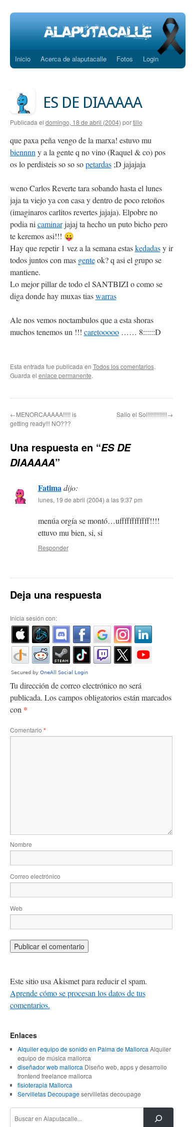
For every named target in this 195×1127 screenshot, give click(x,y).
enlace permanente (65, 375)
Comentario (28, 730)
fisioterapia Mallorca (45, 1085)
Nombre (21, 844)
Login (150, 58)
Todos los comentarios (123, 366)
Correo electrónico (35, 876)
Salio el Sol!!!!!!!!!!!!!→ (144, 414)
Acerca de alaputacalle (73, 58)
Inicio (22, 58)
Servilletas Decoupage (49, 1094)
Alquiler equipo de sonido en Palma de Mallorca (83, 1049)
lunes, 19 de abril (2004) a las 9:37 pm (90, 499)
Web (16, 908)
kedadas (147, 248)
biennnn (23, 152)
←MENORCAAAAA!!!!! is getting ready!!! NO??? (43, 418)
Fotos (124, 58)
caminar (50, 224)
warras (106, 296)
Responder (53, 547)
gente (86, 260)
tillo (137, 122)
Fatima (50, 487)
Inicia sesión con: (33, 618)
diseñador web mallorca (50, 1067)
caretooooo (101, 332)
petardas (99, 164)
